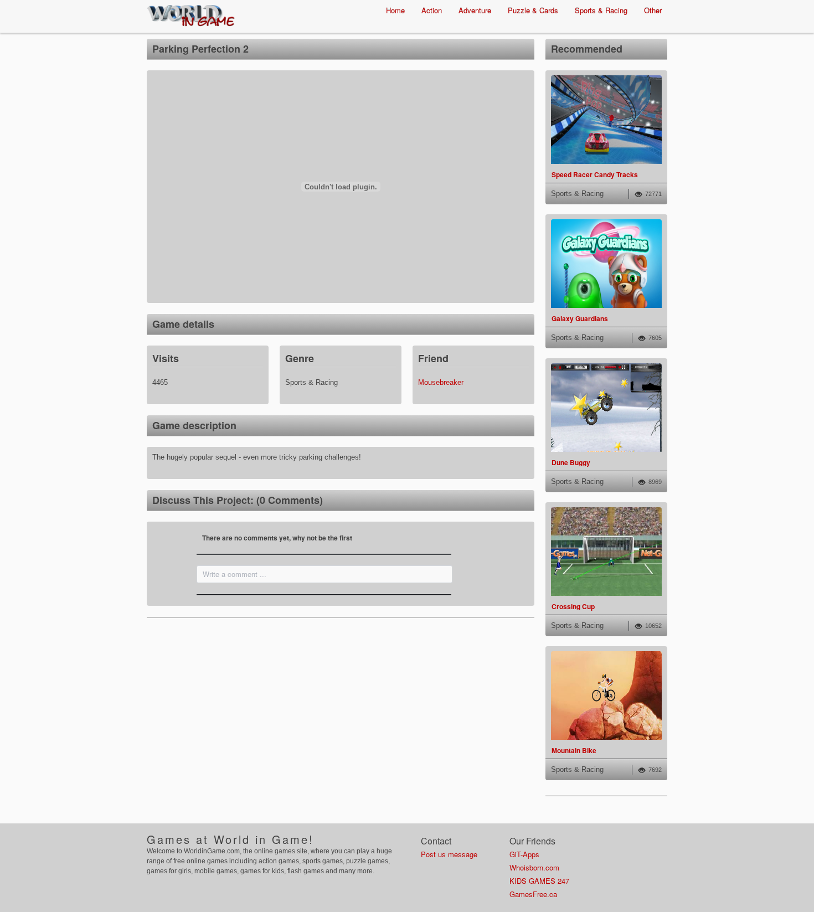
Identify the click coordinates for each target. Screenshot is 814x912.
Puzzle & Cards (533, 10)
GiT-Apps (524, 854)
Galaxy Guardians (580, 318)
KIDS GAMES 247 (539, 880)
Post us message (449, 854)
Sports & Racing (601, 10)
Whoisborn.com (534, 867)
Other (653, 10)
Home (395, 10)
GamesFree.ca (533, 894)
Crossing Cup (573, 606)
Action (431, 10)
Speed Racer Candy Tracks (595, 174)
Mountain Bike (574, 750)
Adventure (474, 10)
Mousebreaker (440, 382)
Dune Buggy (571, 462)
